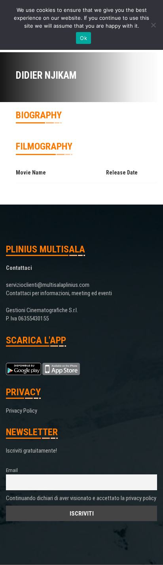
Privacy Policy (21, 410)
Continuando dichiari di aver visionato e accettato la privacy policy (81, 498)
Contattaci (19, 267)
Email (12, 470)
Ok (83, 38)
